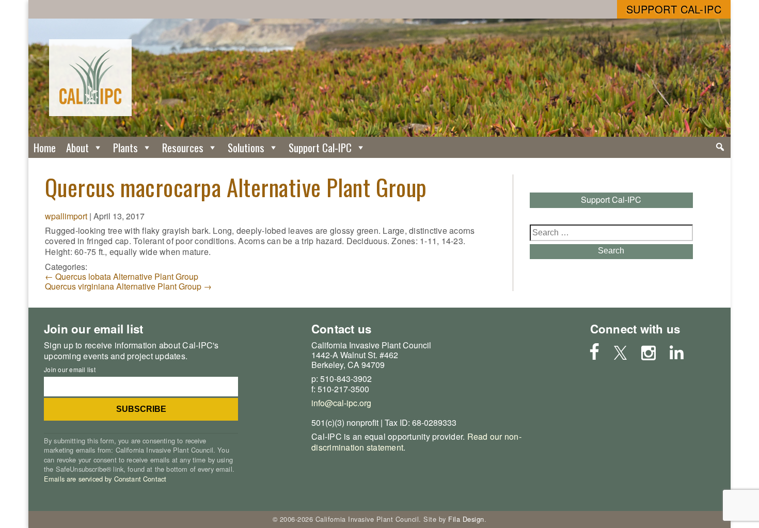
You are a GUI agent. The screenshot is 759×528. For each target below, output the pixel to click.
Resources (182, 147)
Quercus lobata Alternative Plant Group (121, 276)
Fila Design (466, 519)
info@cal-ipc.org (341, 403)
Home (45, 147)
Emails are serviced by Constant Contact (105, 479)
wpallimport (66, 216)
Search (611, 250)
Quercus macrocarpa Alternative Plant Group (236, 187)
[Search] (720, 147)
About (77, 147)
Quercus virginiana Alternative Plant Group (128, 286)
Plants (125, 147)
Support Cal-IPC (674, 9)
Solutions (246, 147)
